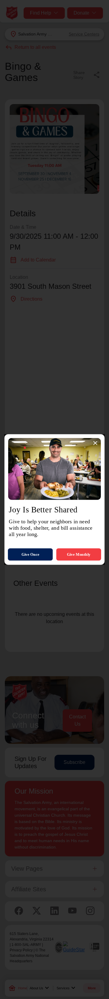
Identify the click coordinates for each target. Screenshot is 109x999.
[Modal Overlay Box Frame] (54, 499)
